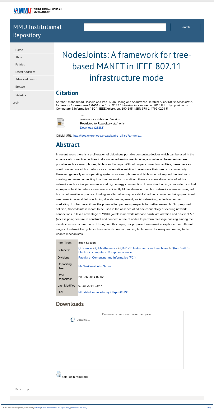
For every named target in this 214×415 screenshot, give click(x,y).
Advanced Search (26, 79)
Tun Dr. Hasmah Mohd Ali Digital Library (55, 408)
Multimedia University (79, 408)
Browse (20, 86)
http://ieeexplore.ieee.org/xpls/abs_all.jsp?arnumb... (107, 135)
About (19, 57)
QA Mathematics (106, 248)
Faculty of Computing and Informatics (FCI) (107, 257)
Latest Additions (25, 72)
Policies (20, 64)
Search (185, 27)
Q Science (85, 248)
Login (16, 102)
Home (19, 50)
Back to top (22, 389)
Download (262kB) (92, 127)
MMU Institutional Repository (37, 31)
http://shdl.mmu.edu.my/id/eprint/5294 (103, 292)
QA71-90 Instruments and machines (144, 248)
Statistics (20, 95)
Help (209, 408)
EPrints (37, 408)
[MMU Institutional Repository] (38, 18)
